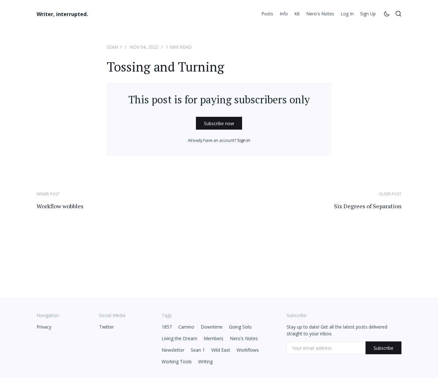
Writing (205, 361)
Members (213, 338)
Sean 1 (114, 47)
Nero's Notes (320, 14)
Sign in (243, 140)
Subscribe (383, 348)
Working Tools (177, 361)
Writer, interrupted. (62, 14)
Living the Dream (179, 338)
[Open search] (398, 15)
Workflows (248, 350)
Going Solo (240, 327)
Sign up (368, 14)
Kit (297, 14)
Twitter (106, 327)
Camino (186, 327)
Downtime (212, 327)
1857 (167, 327)
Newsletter (173, 350)
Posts (267, 14)
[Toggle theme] (386, 15)
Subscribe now (219, 123)
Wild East (220, 350)
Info (284, 14)
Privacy (44, 327)
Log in (347, 14)
